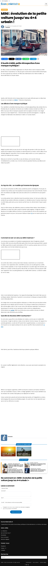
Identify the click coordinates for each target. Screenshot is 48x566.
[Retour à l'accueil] (21, 3)
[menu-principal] (46, 4)
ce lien (12, 310)
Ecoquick (4, 9)
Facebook (3, 546)
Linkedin (3, 550)
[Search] (45, 557)
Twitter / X (3, 548)
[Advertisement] (24, 87)
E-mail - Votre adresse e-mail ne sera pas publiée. (11, 502)
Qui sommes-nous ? (6, 533)
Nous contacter (5, 537)
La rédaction (4, 530)
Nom (2, 497)
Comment (3, 490)
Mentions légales (5, 539)
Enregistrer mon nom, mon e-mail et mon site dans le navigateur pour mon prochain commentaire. (16, 508)
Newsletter (3, 535)
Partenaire (10, 436)
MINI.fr (16, 100)
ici (31, 213)
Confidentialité (28, 562)
